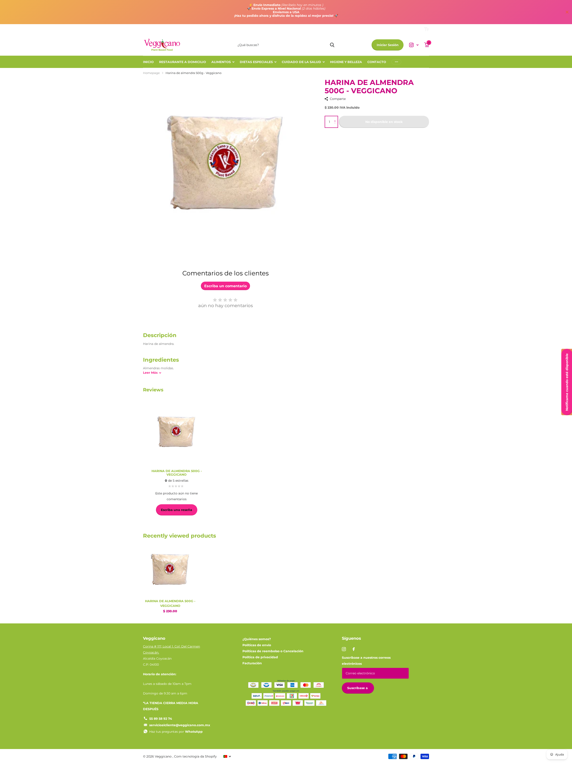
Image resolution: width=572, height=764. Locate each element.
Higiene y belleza (346, 62)
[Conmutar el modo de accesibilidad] (426, 29)
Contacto (376, 62)
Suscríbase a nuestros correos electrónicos (366, 661)
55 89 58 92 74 (160, 719)
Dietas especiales (256, 62)
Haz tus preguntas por (176, 732)
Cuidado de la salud (301, 62)
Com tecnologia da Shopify (195, 756)
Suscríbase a (358, 688)
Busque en (332, 45)
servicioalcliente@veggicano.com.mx (179, 725)
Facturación (252, 663)
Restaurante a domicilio (182, 62)
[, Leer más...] (414, 45)
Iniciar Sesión (388, 45)
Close (567, 12)
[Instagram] (344, 649)
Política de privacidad (260, 657)
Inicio (148, 62)
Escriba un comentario (225, 286)
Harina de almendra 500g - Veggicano (170, 603)
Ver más (396, 62)
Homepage (151, 73)
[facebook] (354, 649)
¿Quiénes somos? (256, 639)
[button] (336, 118)
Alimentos (221, 62)
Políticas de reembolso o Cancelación (272, 651)
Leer (150, 373)
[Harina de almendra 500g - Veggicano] (170, 569)
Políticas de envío (256, 645)
